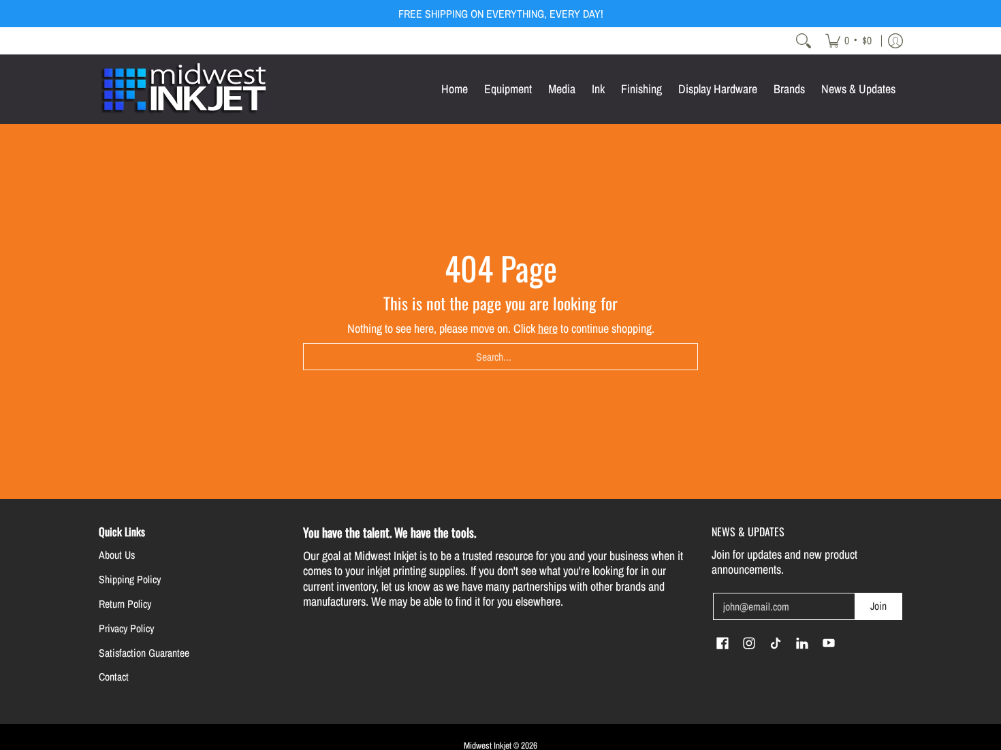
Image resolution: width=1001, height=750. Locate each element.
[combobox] (500, 356)
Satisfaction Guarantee (144, 653)
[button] (722, 644)
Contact (114, 677)
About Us (117, 555)
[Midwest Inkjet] (184, 89)
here (548, 328)
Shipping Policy (130, 579)
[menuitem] (848, 40)
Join (878, 606)
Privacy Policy (126, 628)
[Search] (803, 40)
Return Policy (125, 604)
